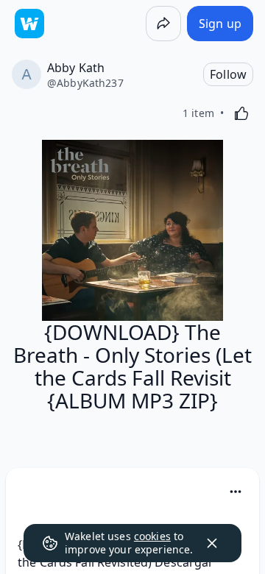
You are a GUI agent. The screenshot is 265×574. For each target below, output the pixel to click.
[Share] (163, 23)
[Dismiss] (212, 543)
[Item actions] (235, 491)
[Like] (241, 113)
